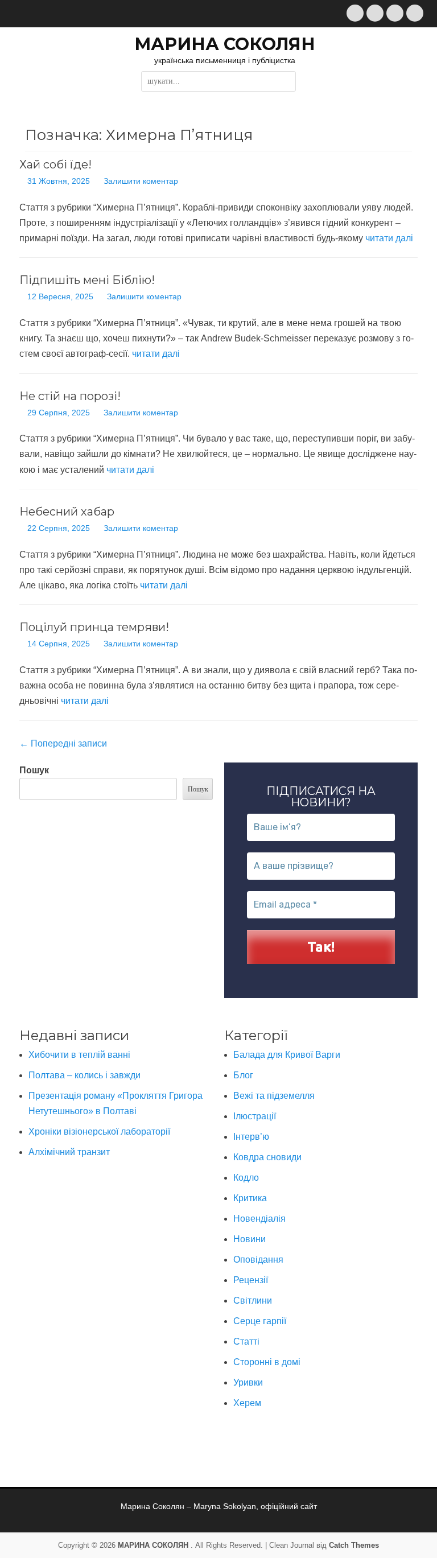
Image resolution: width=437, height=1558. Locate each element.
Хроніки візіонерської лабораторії (99, 1131)
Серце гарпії (259, 1321)
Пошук (34, 770)
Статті (246, 1341)
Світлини (252, 1300)
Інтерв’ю (251, 1136)
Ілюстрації (254, 1116)
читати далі (389, 238)
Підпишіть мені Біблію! (87, 280)
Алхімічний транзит (69, 1152)
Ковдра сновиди (267, 1157)
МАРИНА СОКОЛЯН (224, 44)
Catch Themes (354, 1545)
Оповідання (258, 1259)
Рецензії (250, 1280)
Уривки (248, 1382)
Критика (250, 1198)
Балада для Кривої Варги (286, 1055)
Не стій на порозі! (70, 396)
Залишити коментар (141, 181)
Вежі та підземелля (274, 1096)
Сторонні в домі (266, 1362)
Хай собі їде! (55, 164)
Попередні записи (63, 743)
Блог (243, 1075)
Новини (249, 1239)
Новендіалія (259, 1218)
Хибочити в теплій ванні (79, 1055)
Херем (247, 1403)
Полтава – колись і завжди (84, 1075)
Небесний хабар (66, 511)
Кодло (246, 1177)
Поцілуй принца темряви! (94, 627)
